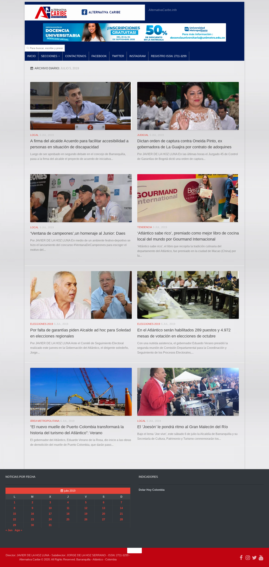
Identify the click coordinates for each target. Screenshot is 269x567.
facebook (99, 56)
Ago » (18, 530)
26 (85, 519)
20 (103, 513)
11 (68, 508)
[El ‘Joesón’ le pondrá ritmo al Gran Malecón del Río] (188, 392)
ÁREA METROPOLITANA (44, 420)
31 (50, 525)
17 (50, 513)
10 (50, 508)
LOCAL (34, 135)
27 (103, 519)
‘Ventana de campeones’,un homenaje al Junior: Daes (77, 233)
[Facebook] (241, 557)
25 (67, 519)
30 (32, 525)
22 (14, 519)
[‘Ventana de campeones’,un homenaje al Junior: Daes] (81, 198)
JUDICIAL (143, 135)
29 (14, 525)
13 (103, 508)
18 (67, 513)
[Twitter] (254, 557)
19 (85, 513)
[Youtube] (261, 557)
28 (121, 519)
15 (14, 513)
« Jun (8, 530)
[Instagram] (247, 557)
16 (32, 513)
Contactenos (75, 56)
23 (32, 519)
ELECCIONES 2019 (41, 323)
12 (85, 508)
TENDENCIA (144, 227)
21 (121, 513)
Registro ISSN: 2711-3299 (168, 56)
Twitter (118, 56)
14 (121, 508)
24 (50, 519)
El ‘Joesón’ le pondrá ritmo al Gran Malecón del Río (182, 427)
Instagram (137, 56)
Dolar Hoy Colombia (152, 489)
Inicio (31, 56)
